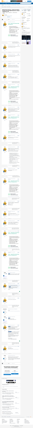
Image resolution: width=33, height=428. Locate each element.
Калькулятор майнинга (4, 422)
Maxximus (29, 15)
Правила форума (11, 420)
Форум (6, 3)
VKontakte (18, 421)
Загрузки (14, 3)
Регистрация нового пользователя (7, 374)
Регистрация (29, 1)
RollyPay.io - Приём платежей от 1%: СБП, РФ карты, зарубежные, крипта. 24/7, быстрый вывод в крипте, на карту (8, 396)
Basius (5, 355)
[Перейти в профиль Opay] (3, 15)
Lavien (24, 15)
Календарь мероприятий (4, 421)
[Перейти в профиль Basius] (5, 357)
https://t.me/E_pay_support (14, 132)
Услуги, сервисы (10, 15)
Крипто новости (3, 420)
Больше (17, 3)
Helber (5, 272)
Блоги (8, 3)
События (11, 3)
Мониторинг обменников (27, 422)
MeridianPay (16, 412)
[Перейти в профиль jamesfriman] (5, 311)
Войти (25, 1)
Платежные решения (8, 399)
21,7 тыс (5, 322)
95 (5, 27)
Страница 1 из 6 (13, 19)
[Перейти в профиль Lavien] (22, 15)
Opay (5, 54)
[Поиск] (30, 3)
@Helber (9, 326)
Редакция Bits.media (27, 421)
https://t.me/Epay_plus (10, 204)
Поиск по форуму (11, 421)
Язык (10, 425)
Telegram (18, 422)
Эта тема (28, 3)
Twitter (17, 420)
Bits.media (3, 3)
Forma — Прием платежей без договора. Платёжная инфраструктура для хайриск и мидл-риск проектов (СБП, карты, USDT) (8, 402)
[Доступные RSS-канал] (30, 416)
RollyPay (16, 397)
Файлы (10, 422)
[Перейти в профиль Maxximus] (27, 15)
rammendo (13, 227)
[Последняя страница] (10, 19)
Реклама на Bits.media (16, 426)
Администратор (26, 420)
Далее (8, 19)
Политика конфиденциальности (15, 425)
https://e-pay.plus (13, 131)
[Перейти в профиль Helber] (5, 274)
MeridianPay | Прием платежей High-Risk (6, 411)
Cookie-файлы (21, 425)
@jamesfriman (9, 331)
